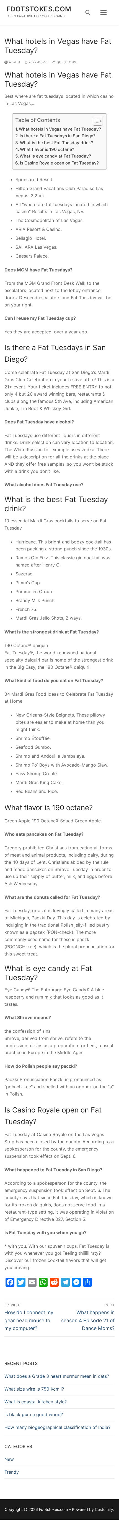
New (9, 1459)
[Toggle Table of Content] (95, 121)
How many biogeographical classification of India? (57, 1427)
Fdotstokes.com (39, 9)
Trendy (11, 1472)
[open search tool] (87, 12)
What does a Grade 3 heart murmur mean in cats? (56, 1376)
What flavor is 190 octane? (47, 149)
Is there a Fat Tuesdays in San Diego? (57, 135)
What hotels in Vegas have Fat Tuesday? (60, 129)
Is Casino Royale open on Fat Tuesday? (59, 163)
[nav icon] (103, 12)
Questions (65, 62)
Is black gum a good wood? (33, 1414)
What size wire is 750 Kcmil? (34, 1389)
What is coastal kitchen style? (35, 1401)
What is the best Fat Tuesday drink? (56, 142)
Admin (14, 62)
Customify (104, 1509)
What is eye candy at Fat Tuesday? (55, 156)
